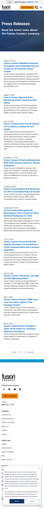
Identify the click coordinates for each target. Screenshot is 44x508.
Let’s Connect (27, 7)
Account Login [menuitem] (6, 448)
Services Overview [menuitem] (8, 419)
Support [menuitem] (4, 444)
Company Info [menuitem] (6, 415)
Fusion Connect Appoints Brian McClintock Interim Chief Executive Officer (20, 100)
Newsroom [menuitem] (5, 426)
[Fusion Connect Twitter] (4, 389)
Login (9, 2)
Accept (17, 501)
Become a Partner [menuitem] (8, 452)
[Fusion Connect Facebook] (9, 389)
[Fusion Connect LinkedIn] (20, 389)
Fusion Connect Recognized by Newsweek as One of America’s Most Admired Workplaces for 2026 (21, 213)
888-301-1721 (8, 404)
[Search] (36, 7)
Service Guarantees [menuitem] (8, 422)
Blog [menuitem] (3, 456)
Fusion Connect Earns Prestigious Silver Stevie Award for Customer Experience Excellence (20, 329)
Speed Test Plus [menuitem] (7, 460)
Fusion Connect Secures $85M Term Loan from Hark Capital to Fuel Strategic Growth (21, 302)
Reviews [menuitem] (4, 430)
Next (29, 352)
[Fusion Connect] (6, 7)
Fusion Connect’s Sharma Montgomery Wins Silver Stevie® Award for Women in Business (22, 163)
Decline (32, 501)
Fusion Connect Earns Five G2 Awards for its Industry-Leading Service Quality (21, 126)
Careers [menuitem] (4, 434)
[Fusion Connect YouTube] (14, 389)
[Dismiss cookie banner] (38, 468)
